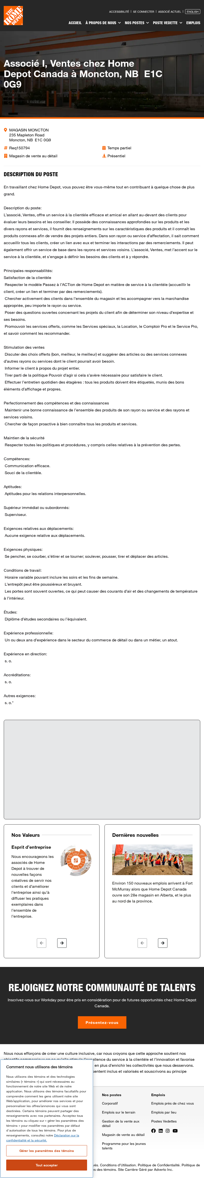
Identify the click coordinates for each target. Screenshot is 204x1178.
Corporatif (110, 1103)
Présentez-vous (102, 1022)
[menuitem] (75, 23)
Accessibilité (119, 11)
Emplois (193, 22)
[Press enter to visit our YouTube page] (175, 1130)
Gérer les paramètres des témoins (46, 1151)
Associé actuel (169, 11)
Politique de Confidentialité (159, 1165)
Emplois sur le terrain (118, 1112)
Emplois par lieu (163, 1112)
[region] (46, 1118)
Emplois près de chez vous (172, 1103)
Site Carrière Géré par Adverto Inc (145, 1169)
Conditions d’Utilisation (118, 1165)
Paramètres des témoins (96, 1169)
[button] (41, 943)
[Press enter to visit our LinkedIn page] (161, 1130)
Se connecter (143, 11)
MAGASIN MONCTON (29, 129)
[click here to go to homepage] (13, 15)
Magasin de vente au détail (123, 1134)
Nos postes (135, 22)
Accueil (75, 22)
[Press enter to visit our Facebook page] (153, 1130)
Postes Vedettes (164, 1121)
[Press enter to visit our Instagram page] (168, 1130)
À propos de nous (101, 22)
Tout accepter (47, 1165)
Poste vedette (166, 22)
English (193, 11)
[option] (51, 881)
